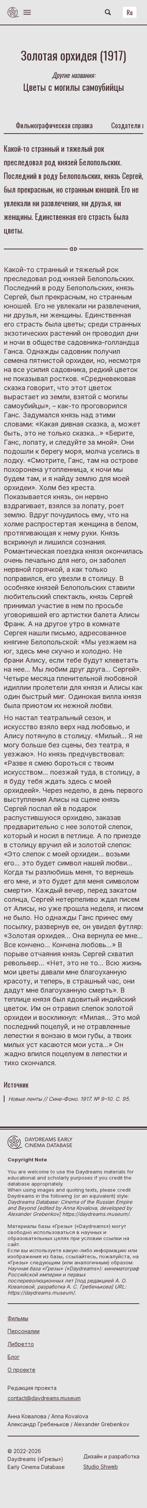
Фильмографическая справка (54, 125)
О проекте (21, 1369)
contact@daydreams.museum (44, 1398)
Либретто (21, 1344)
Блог (14, 1357)
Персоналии (24, 1331)
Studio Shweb (100, 1466)
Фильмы (18, 1318)
